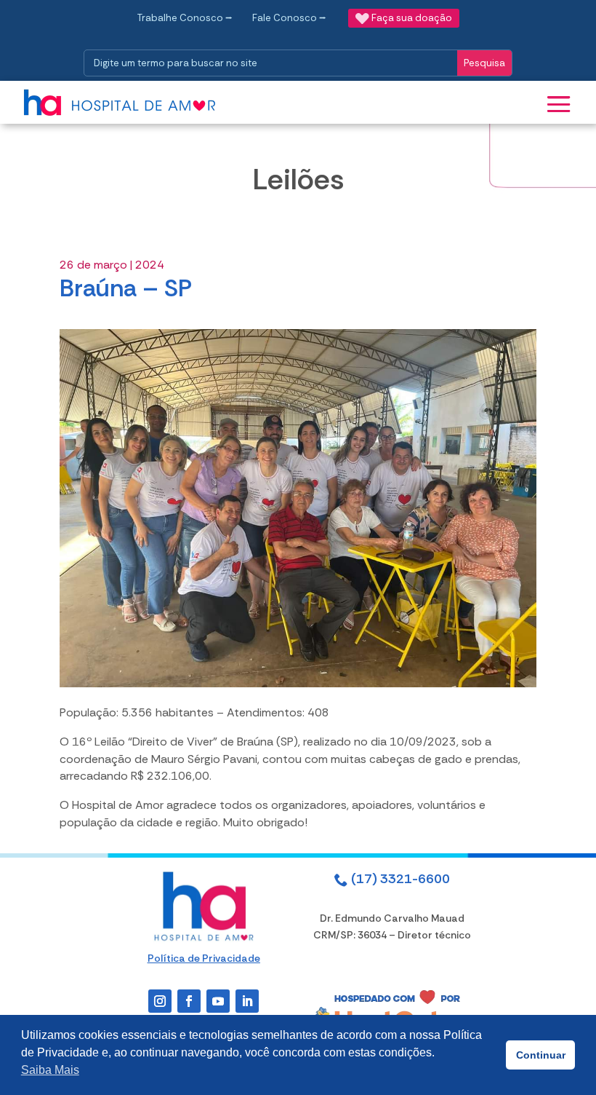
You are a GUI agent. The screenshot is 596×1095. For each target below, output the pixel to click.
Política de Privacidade (204, 958)
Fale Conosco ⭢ (289, 18)
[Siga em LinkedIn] (247, 1001)
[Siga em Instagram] (160, 1001)
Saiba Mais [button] (50, 1070)
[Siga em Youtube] (218, 1001)
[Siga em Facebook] (189, 1001)
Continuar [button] (540, 1055)
